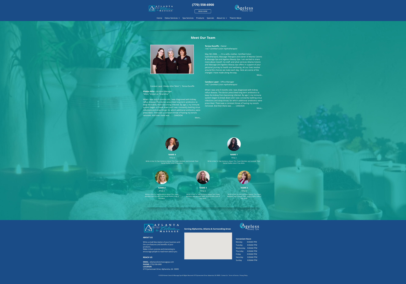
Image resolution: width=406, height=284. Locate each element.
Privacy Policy (244, 275)
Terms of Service (234, 275)
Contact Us (224, 275)
